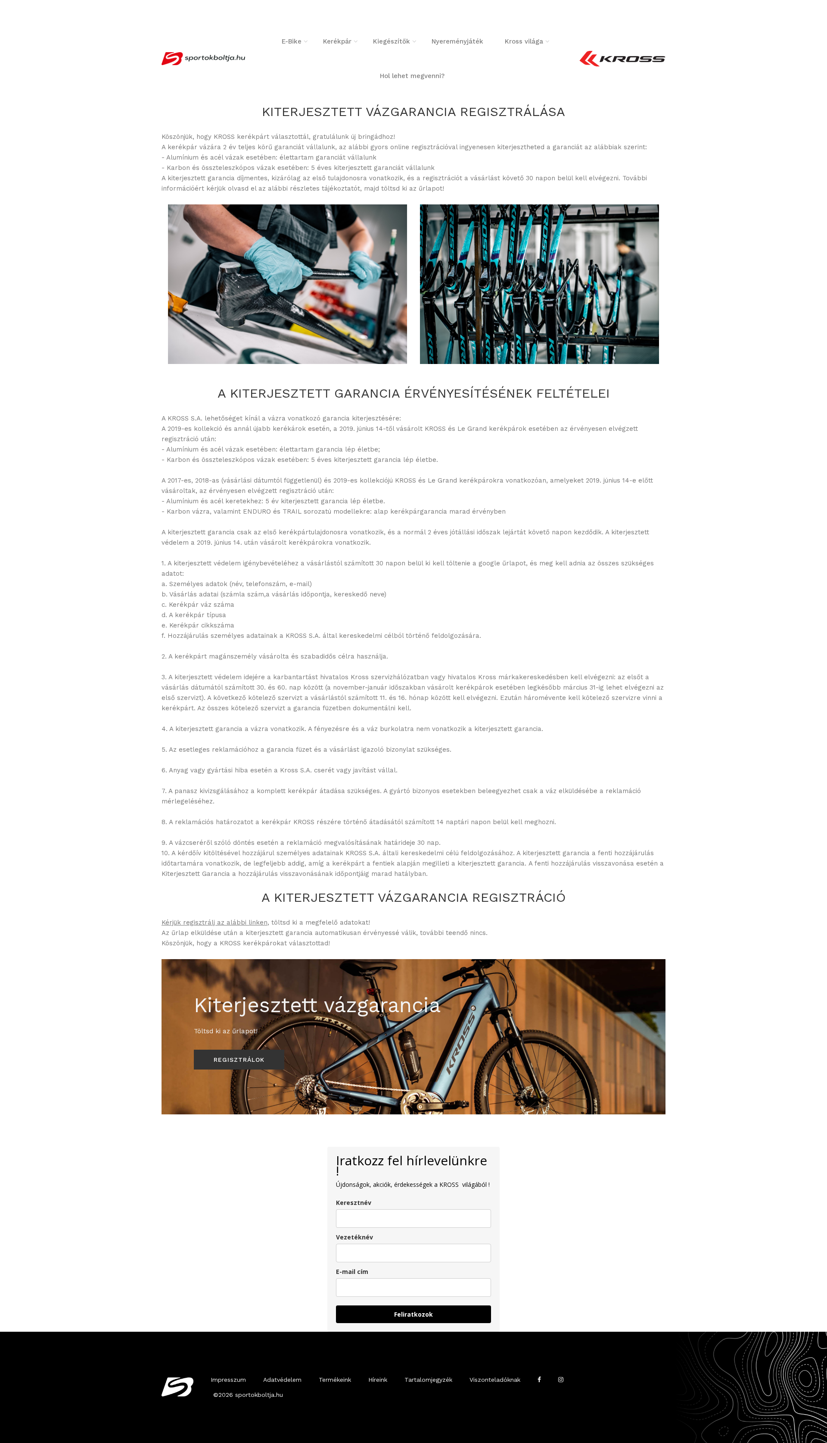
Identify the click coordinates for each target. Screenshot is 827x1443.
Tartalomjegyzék (428, 1379)
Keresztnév (353, 1202)
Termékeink (335, 1379)
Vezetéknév (354, 1237)
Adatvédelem (282, 1379)
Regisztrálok (239, 1059)
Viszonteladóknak (494, 1379)
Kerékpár (337, 41)
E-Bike (292, 41)
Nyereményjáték (457, 41)
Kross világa (524, 41)
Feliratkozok (413, 1314)
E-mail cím (352, 1271)
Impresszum (228, 1379)
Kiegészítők (391, 41)
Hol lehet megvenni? (412, 76)
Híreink (377, 1379)
